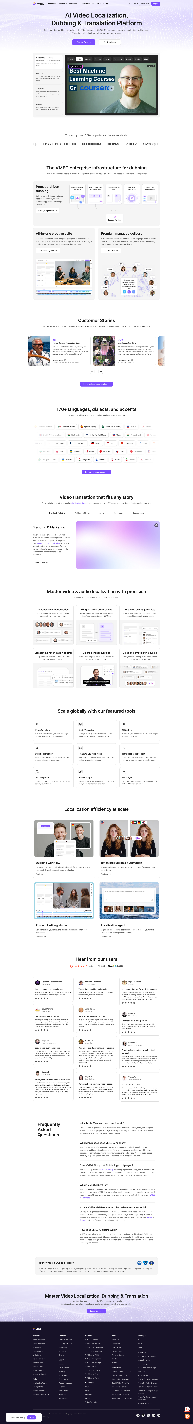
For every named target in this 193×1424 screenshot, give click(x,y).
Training (62, 1371)
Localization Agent (39, 1383)
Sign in (155, 4)
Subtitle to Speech (39, 1374)
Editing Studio (38, 1387)
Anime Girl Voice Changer (147, 1383)
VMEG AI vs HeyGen (93, 1344)
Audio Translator (39, 1344)
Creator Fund (116, 1359)
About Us (115, 1340)
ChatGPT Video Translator (121, 1371)
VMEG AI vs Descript (93, 1363)
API (139, 1340)
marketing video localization (48, 543)
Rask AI (83, 1220)
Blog (87, 1391)
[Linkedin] (158, 1415)
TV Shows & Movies (82, 513)
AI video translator (78, 503)
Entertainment (64, 1368)
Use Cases (63, 1360)
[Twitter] (148, 1415)
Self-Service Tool (65, 1340)
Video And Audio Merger (147, 1368)
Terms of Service (118, 1355)
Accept (31, 1417)
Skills (140, 1347)
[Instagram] (143, 1415)
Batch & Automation (40, 1391)
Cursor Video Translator (120, 1379)
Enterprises (63, 1347)
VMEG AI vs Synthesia (93, 1351)
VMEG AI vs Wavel (92, 1378)
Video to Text (38, 1363)
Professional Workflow (41, 1394)
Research (88, 1394)
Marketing (62, 1364)
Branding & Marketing (57, 513)
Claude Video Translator (121, 1375)
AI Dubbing (37, 1347)
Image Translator (144, 1360)
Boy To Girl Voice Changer (148, 1379)
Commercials (118, 513)
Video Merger (143, 1364)
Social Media (63, 1375)
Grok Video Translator (120, 1387)
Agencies (62, 1351)
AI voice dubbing (106, 1170)
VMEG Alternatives (92, 1340)
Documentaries (138, 513)
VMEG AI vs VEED (92, 1355)
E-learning (62, 1387)
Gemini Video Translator (120, 1383)
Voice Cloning (38, 1351)
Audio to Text (38, 1366)
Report (87, 1398)
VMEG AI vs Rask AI (92, 1370)
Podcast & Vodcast (66, 1383)
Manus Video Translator (120, 1394)
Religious (62, 1394)
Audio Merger (143, 1375)
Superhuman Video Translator (123, 1398)
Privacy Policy (117, 1351)
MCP (140, 1344)
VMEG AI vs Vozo (91, 1374)
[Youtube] (153, 1415)
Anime (101, 513)
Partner (114, 1363)
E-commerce (63, 1379)
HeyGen (149, 1217)
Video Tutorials (90, 1402)
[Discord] (138, 1415)
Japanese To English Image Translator (148, 1392)
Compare (89, 1336)
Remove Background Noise (148, 1387)
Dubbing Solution (65, 1344)
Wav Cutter (142, 1371)
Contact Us (116, 1344)
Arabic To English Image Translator (147, 1398)
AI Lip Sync (37, 1355)
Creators (62, 1355)
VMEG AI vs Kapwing (93, 1359)
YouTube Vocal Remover (147, 1356)
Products (36, 1336)
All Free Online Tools (145, 1403)
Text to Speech (38, 1370)
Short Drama (63, 1391)
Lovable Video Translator (121, 1391)
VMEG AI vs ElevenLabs (94, 1347)
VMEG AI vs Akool (92, 1366)
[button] (52, 3)
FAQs (87, 1387)
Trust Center (116, 1347)
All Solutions (63, 1398)
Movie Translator (39, 1359)
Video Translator (39, 1340)
